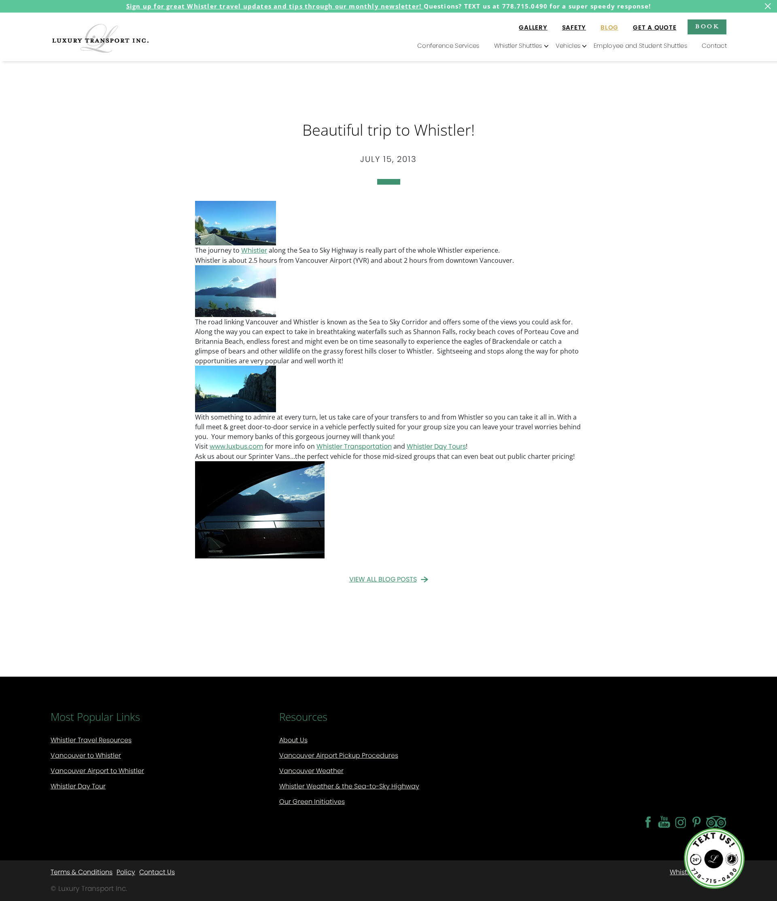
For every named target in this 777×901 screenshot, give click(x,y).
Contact (714, 45)
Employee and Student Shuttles (640, 45)
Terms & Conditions (82, 871)
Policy (126, 871)
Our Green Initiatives (312, 801)
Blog (609, 27)
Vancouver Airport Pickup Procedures (338, 755)
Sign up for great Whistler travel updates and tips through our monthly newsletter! (275, 6)
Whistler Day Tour (78, 786)
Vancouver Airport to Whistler (97, 770)
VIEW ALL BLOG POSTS (383, 579)
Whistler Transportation (354, 446)
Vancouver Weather (311, 770)
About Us (293, 740)
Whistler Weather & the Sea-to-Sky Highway (349, 786)
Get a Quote (654, 27)
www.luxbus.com (236, 446)
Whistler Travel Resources (91, 740)
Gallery (533, 27)
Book (707, 26)
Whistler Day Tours (436, 446)
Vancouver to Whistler (86, 755)
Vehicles (568, 45)
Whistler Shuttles (518, 45)
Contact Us (157, 871)
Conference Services (448, 45)
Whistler (254, 250)
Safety (574, 27)
